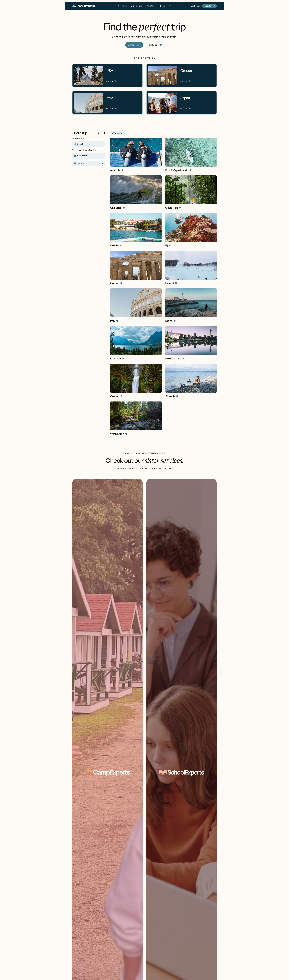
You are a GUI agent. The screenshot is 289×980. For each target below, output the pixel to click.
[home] (83, 6)
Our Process (123, 6)
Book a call (195, 6)
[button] (137, 6)
